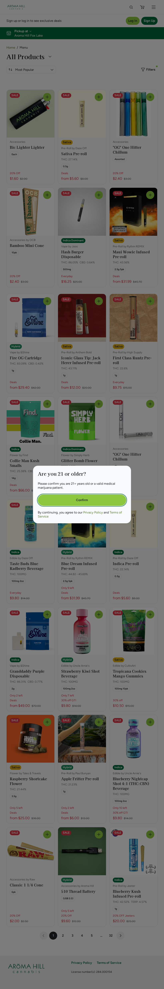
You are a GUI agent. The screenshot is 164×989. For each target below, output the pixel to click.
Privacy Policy (93, 512)
